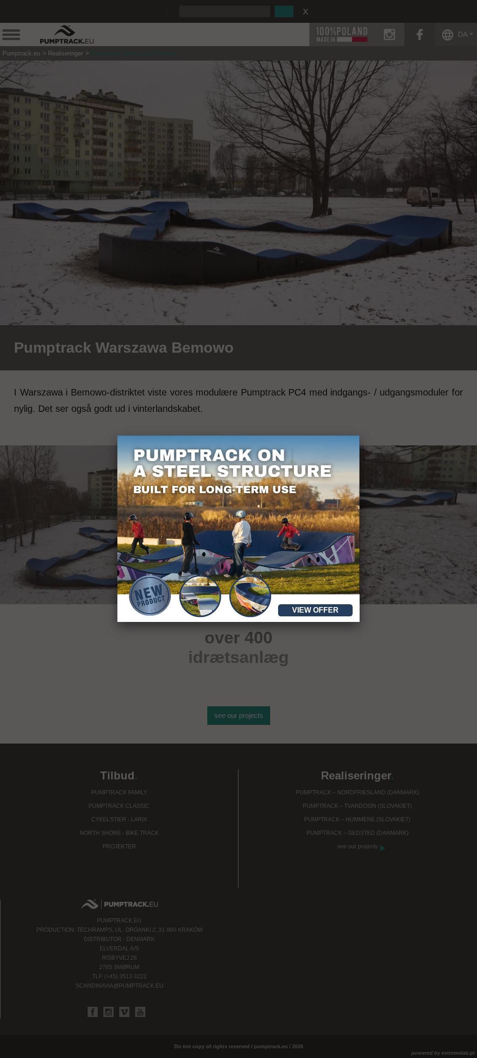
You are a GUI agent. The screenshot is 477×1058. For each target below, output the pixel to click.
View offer (315, 610)
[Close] (359, 435)
